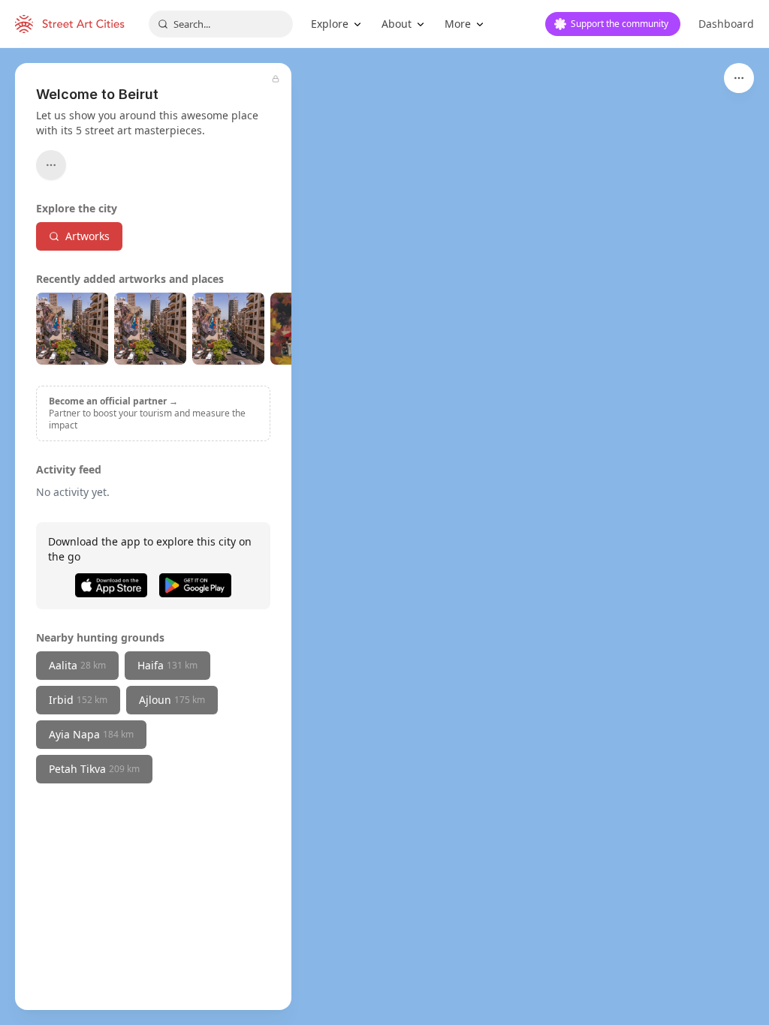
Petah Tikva (94, 769)
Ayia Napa (91, 734)
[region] (384, 536)
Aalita (77, 665)
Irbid (78, 700)
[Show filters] (739, 78)
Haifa (167, 665)
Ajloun (172, 700)
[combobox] (221, 24)
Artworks (87, 236)
